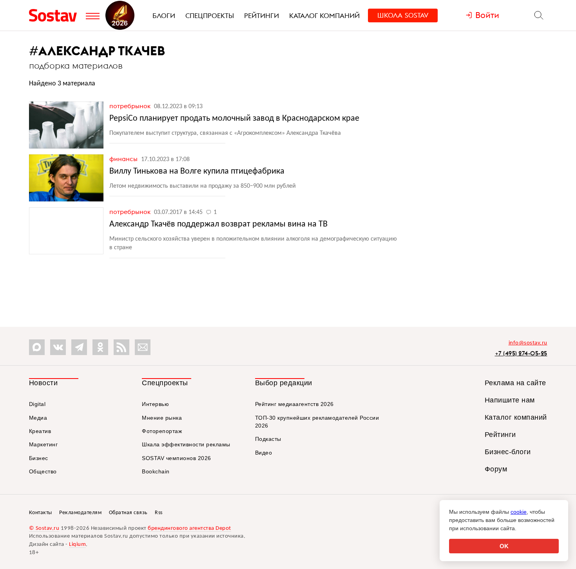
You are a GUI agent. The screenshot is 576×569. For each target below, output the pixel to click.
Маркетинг (43, 444)
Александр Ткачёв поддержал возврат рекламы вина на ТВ (218, 224)
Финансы (124, 159)
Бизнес (38, 458)
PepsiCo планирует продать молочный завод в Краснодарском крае (234, 118)
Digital (37, 404)
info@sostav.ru (528, 343)
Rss (159, 513)
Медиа (38, 418)
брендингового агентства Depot (189, 528)
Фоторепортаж (162, 431)
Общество (43, 471)
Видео (263, 452)
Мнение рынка (162, 418)
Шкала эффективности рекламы (186, 444)
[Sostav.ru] (55, 15)
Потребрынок (130, 106)
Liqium (77, 544)
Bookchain (156, 471)
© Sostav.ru (44, 528)
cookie (519, 512)
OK (504, 546)
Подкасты (268, 439)
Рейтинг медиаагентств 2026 (294, 404)
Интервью (155, 404)
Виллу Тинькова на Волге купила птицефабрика (196, 171)
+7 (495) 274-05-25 (521, 353)
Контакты (40, 513)
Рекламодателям (80, 513)
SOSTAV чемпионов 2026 (176, 458)
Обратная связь (128, 513)
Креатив (40, 431)
